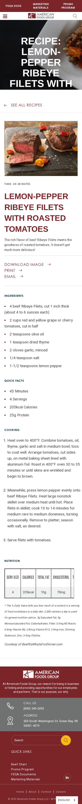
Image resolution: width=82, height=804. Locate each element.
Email (10, 276)
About (32, 791)
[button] (5, 16)
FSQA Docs (13, 5)
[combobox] (67, 800)
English (64, 800)
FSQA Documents (23, 774)
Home (20, 791)
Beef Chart (19, 764)
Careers (61, 791)
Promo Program (68, 6)
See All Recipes (26, 105)
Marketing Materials (41, 6)
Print (9, 270)
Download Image (24, 264)
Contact (46, 791)
